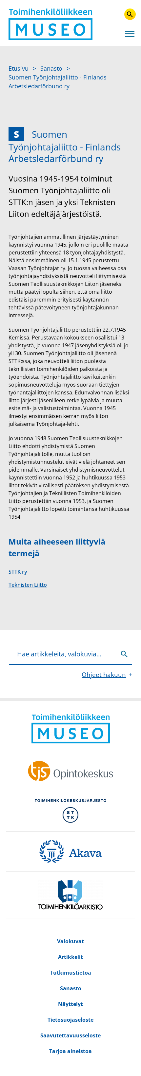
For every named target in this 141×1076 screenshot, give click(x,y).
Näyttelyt (70, 1004)
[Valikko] (129, 33)
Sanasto (52, 68)
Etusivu (19, 68)
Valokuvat (70, 941)
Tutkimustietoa (70, 972)
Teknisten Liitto (28, 584)
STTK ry (18, 571)
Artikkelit (70, 957)
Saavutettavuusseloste (70, 1035)
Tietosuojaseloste (70, 1019)
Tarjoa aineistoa (70, 1051)
